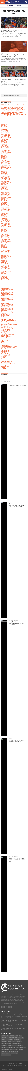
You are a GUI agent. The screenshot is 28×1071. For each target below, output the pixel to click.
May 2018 (4, 246)
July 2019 (3, 229)
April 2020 (4, 218)
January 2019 (5, 236)
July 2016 (3, 273)
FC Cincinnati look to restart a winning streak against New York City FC (12, 112)
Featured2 (4, 1037)
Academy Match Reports (8, 312)
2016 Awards (5, 288)
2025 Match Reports (7, 308)
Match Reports (5, 340)
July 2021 (3, 199)
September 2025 (6, 138)
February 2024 (5, 161)
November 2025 (5, 135)
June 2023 (4, 171)
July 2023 (3, 170)
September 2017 (6, 256)
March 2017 (4, 264)
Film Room (4, 331)
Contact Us (19, 1063)
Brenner (20, 1045)
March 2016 (4, 278)
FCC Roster (4, 326)
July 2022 (3, 184)
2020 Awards (5, 298)
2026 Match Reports (7, 309)
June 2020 (4, 215)
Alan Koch (4, 1041)
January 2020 (5, 222)
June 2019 (4, 230)
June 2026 (4, 126)
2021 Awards (5, 300)
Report (3, 1047)
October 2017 (5, 255)
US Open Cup (5, 366)
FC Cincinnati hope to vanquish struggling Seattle (13, 105)
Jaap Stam (19, 1041)
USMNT (3, 367)
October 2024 (5, 151)
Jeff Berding (19, 1047)
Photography (5, 350)
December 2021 (5, 193)
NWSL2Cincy (5, 345)
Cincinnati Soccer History (8, 320)
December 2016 (5, 267)
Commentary (5, 323)
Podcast (3, 352)
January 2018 (5, 251)
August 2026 (4, 124)
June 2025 (4, 141)
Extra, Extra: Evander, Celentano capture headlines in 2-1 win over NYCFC (13, 110)
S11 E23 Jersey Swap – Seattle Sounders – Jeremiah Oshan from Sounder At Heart (13, 107)
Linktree (15, 1067)
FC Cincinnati (5, 1035)
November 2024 (5, 150)
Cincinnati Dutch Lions (7, 319)
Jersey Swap (4, 335)
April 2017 (4, 262)
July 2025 (3, 140)
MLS (2, 341)
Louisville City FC (13, 1051)
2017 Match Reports (7, 292)
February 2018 (5, 250)
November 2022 (5, 180)
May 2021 (4, 202)
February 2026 (5, 131)
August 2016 (4, 272)
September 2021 (6, 197)
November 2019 (5, 224)
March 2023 (4, 175)
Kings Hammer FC (6, 336)
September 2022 (6, 182)
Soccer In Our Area (6, 361)
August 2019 (4, 228)
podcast (4, 1039)
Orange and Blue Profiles (8, 347)
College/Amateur (6, 321)
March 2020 (4, 219)
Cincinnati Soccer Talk (14, 1037)
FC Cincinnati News (13, 1062)
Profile (3, 357)
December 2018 (5, 238)
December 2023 (5, 163)
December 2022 (5, 178)
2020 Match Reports (7, 299)
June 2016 (4, 275)
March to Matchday (7, 339)
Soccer (21, 1049)
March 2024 (4, 160)
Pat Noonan (17, 1039)
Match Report (14, 1049)
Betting (3, 316)
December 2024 (5, 149)
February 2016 (5, 280)
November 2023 (5, 165)
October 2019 (5, 225)
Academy (4, 310)
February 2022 (5, 191)
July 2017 (3, 259)
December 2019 (5, 223)
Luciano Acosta (16, 1043)
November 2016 (5, 268)
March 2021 (4, 204)
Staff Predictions (6, 362)
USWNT (3, 368)
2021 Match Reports (7, 302)
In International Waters (8, 334)
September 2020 (6, 212)
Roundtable (4, 358)
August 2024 (4, 154)
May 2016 (4, 276)
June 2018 (4, 245)
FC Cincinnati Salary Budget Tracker (12, 1065)
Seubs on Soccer (6, 360)
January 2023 (5, 177)
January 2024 (5, 162)
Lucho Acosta (11, 1041)
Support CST (11, 1063)
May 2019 (4, 231)
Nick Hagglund (5, 1049)
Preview (3, 356)
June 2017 (4, 260)
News (2, 344)
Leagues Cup (5, 337)
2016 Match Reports (7, 289)
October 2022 (5, 181)
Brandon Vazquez (6, 1043)
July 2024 (3, 155)
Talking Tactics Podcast (8, 363)
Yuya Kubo (4, 1045)
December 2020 (5, 208)
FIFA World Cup (5, 329)
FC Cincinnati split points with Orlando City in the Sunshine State (13, 115)
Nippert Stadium (12, 1045)
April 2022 (4, 188)
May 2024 (4, 157)
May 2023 (4, 172)
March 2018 (4, 249)
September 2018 (6, 241)
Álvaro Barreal (11, 1047)
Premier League (5, 355)
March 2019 (4, 234)
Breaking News (5, 318)
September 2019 (6, 226)
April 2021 (4, 203)
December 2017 (5, 252)
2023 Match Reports (7, 305)
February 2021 (5, 205)
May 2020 (4, 217)
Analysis (3, 313)
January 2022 (5, 192)
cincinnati (10, 1039)
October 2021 (5, 196)
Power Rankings (5, 354)
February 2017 (5, 265)
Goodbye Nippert (6, 333)
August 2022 (4, 183)
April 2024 (4, 159)
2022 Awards (5, 303)
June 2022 (4, 186)
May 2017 (4, 261)
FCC (25, 1047)
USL (22, 1037)
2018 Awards (5, 293)
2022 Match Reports (7, 304)
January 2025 (5, 147)
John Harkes (14, 1053)
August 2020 (4, 213)
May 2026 (4, 128)
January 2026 (5, 133)
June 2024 (4, 156)
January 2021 (5, 207)
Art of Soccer (5, 315)
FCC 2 (3, 325)
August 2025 (4, 139)
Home (5, 1062)
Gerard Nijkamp (6, 1053)
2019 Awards (5, 295)
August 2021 (4, 198)
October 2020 (5, 210)
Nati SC (3, 342)
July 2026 (3, 125)
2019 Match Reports (7, 297)
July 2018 (3, 244)
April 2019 (4, 233)
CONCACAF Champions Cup (9, 324)
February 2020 (5, 220)
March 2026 (4, 130)
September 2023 (6, 167)
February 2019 (5, 235)
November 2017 (5, 254)
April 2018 (4, 247)
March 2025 (4, 145)
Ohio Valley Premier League (9, 346)
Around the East (5, 314)
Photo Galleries (5, 349)
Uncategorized (5, 365)
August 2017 (4, 257)
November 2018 (5, 239)
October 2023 (5, 166)
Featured (12, 1035)
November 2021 (5, 194)
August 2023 (4, 168)
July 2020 (3, 214)
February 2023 (5, 176)
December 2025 (5, 134)
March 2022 (4, 189)
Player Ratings (5, 351)
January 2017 (5, 266)
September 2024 (6, 152)
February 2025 (5, 146)
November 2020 (5, 209)
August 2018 (4, 243)
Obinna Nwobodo (6, 1055)
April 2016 (4, 277)
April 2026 (4, 129)
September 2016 (6, 271)
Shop (25, 1065)
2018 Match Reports (7, 294)
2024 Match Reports (7, 307)
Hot (17, 1035)
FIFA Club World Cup (7, 328)
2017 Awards (5, 291)
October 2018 (5, 240)
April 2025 (4, 144)
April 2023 (4, 173)
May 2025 (4, 142)
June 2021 (4, 201)
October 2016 (5, 270)
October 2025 (5, 136)
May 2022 (4, 187)
